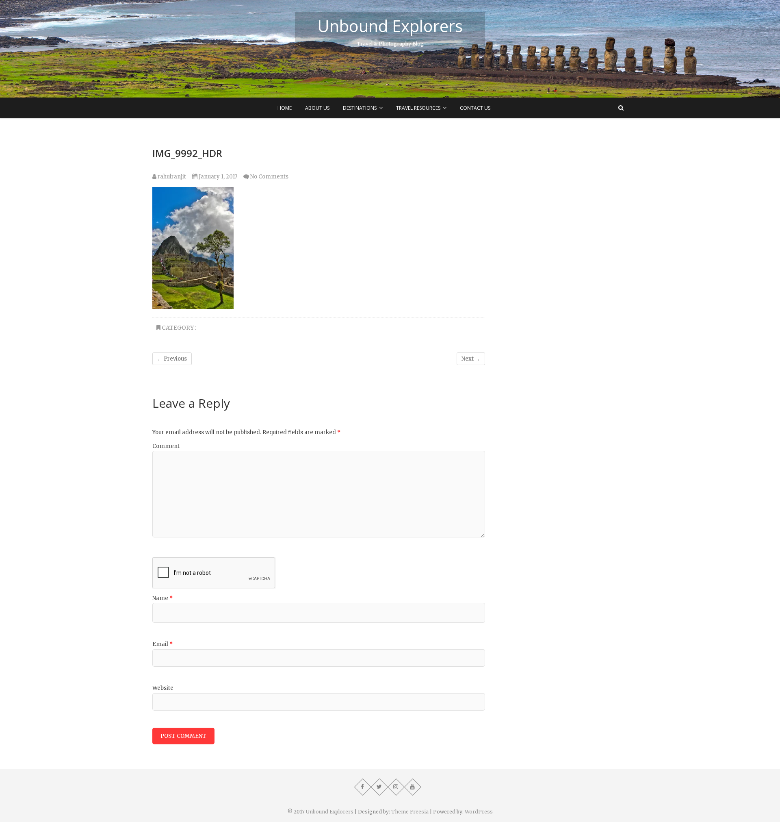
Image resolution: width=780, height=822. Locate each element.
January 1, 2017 (217, 176)
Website (162, 688)
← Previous (172, 358)
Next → (471, 358)
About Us (317, 107)
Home (284, 107)
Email (162, 644)
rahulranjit (171, 176)
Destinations (360, 107)
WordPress (479, 812)
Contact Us (475, 107)
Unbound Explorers (390, 26)
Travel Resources (418, 107)
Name (162, 598)
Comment (166, 446)
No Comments (269, 176)
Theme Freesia (410, 812)
